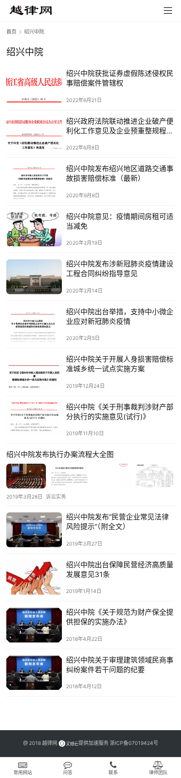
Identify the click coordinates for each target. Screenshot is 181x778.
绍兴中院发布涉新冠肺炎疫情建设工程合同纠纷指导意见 (119, 269)
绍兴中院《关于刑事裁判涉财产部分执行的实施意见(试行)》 (119, 412)
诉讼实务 (56, 496)
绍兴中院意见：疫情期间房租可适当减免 (119, 221)
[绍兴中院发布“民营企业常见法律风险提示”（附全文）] (34, 529)
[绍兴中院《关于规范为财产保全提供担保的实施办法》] (34, 625)
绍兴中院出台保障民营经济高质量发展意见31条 (119, 570)
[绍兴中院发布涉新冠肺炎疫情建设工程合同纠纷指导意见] (34, 276)
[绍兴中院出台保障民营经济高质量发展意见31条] (34, 577)
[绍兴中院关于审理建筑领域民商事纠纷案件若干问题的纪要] (34, 672)
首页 (11, 32)
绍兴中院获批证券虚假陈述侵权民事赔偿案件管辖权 (119, 78)
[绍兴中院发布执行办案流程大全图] (90, 476)
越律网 (49, 743)
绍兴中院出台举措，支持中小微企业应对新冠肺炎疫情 (119, 317)
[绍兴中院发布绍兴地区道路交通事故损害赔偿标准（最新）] (34, 181)
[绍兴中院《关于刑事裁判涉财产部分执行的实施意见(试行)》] (34, 419)
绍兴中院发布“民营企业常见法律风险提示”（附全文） (117, 522)
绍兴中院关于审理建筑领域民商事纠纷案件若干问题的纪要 (119, 665)
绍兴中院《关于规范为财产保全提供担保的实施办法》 (119, 617)
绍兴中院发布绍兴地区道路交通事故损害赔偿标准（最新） (119, 173)
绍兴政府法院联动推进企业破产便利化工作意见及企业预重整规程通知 (119, 126)
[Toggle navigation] (168, 10)
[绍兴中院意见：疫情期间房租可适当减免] (34, 229)
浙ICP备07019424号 (134, 743)
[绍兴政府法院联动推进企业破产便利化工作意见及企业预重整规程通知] (34, 134)
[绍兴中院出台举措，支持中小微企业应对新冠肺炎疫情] (34, 324)
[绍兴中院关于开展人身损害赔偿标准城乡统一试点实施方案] (34, 372)
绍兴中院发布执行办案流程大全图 (60, 454)
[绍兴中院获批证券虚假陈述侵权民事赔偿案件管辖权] (34, 86)
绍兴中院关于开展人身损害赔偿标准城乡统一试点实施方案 (119, 364)
